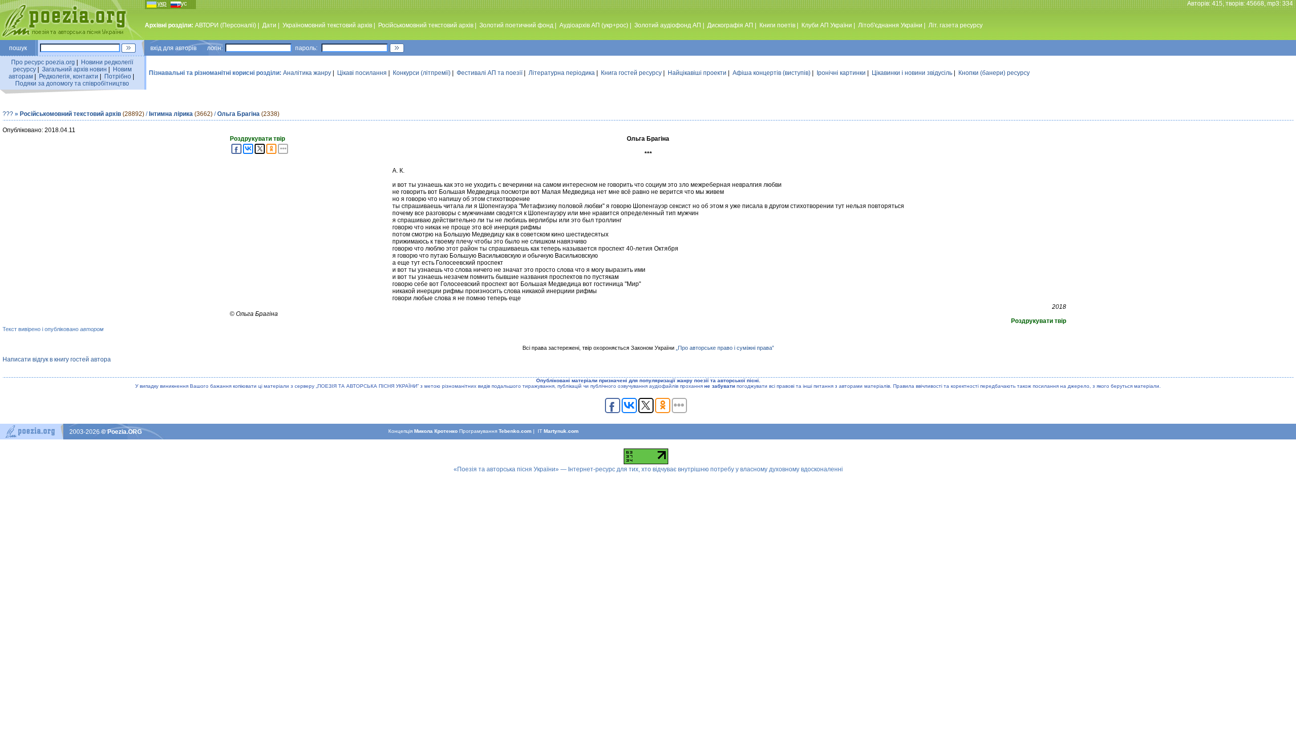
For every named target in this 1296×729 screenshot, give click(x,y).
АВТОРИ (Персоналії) (225, 25)
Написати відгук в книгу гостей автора (57, 359)
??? (8, 113)
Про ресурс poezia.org (43, 62)
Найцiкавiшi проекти (697, 72)
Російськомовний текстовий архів (425, 25)
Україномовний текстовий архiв (327, 25)
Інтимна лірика (171, 113)
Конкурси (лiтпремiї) (422, 72)
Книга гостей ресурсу (631, 72)
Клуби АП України (826, 25)
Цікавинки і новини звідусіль (912, 72)
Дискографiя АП (730, 25)
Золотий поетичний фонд (516, 25)
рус (182, 3)
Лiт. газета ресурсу (955, 25)
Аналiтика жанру (307, 72)
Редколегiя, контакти (68, 76)
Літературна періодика (562, 72)
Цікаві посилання (362, 72)
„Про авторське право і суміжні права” (725, 348)
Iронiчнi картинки (841, 72)
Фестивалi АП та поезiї (489, 72)
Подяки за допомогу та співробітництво (72, 83)
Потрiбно (117, 76)
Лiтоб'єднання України (890, 25)
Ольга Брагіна (238, 113)
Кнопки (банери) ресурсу (994, 72)
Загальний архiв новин (74, 69)
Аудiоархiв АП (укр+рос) (593, 25)
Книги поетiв (777, 25)
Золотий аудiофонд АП (667, 25)
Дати (269, 25)
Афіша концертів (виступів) (772, 72)
